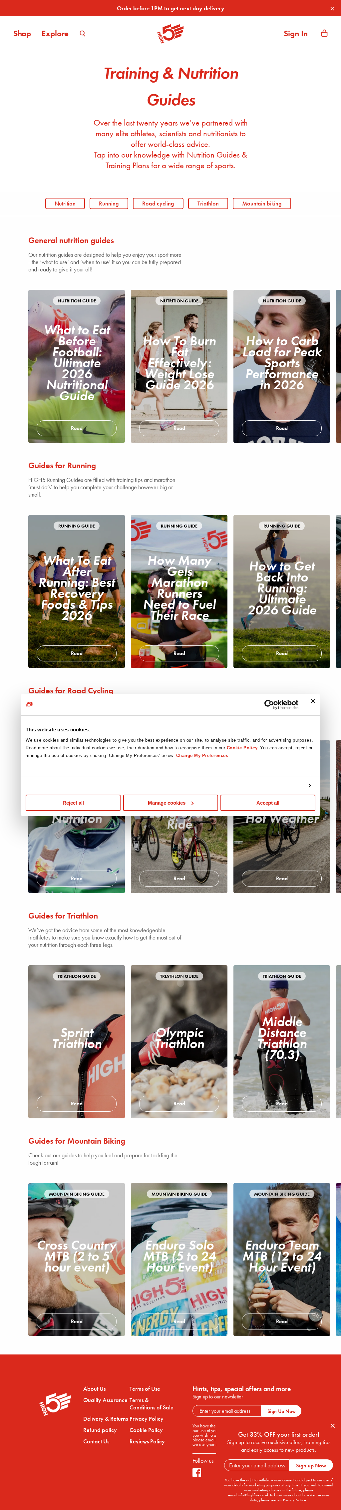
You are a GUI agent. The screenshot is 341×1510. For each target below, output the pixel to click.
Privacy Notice (294, 1500)
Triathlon (208, 203)
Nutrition (65, 203)
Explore (55, 33)
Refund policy (100, 1430)
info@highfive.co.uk (253, 1495)
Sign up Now (311, 1465)
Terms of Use (145, 1388)
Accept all (267, 803)
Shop (22, 33)
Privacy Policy (147, 1418)
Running (109, 203)
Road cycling (158, 203)
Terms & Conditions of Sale (151, 1403)
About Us (94, 1388)
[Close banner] (313, 704)
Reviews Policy (147, 1441)
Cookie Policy (146, 1430)
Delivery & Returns (105, 1418)
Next (307, 361)
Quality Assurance (105, 1400)
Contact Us (96, 1441)
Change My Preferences (202, 755)
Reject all (73, 803)
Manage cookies (166, 803)
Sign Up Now (281, 1411)
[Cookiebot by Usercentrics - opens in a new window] (269, 705)
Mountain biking (262, 203)
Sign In (296, 33)
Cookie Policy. (243, 747)
